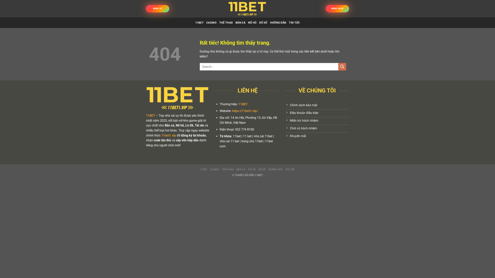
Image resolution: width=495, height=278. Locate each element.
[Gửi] (342, 66)
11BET (199, 22)
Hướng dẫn (278, 22)
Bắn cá (240, 22)
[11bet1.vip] (247, 8)
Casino (211, 22)
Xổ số (263, 22)
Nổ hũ (252, 22)
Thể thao (226, 22)
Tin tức (294, 22)
